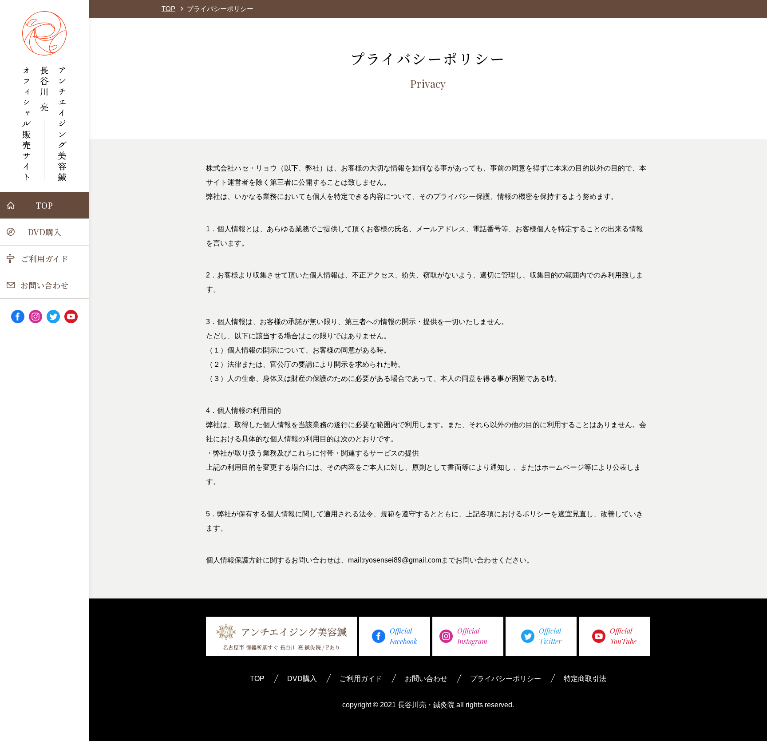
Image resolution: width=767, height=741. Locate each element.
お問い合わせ (44, 285)
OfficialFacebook (403, 636)
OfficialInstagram (472, 636)
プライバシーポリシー (505, 678)
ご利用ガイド (44, 258)
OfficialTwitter (550, 636)
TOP (44, 205)
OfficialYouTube (623, 636)
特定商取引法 (585, 678)
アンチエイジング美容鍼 (285, 638)
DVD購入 (44, 232)
